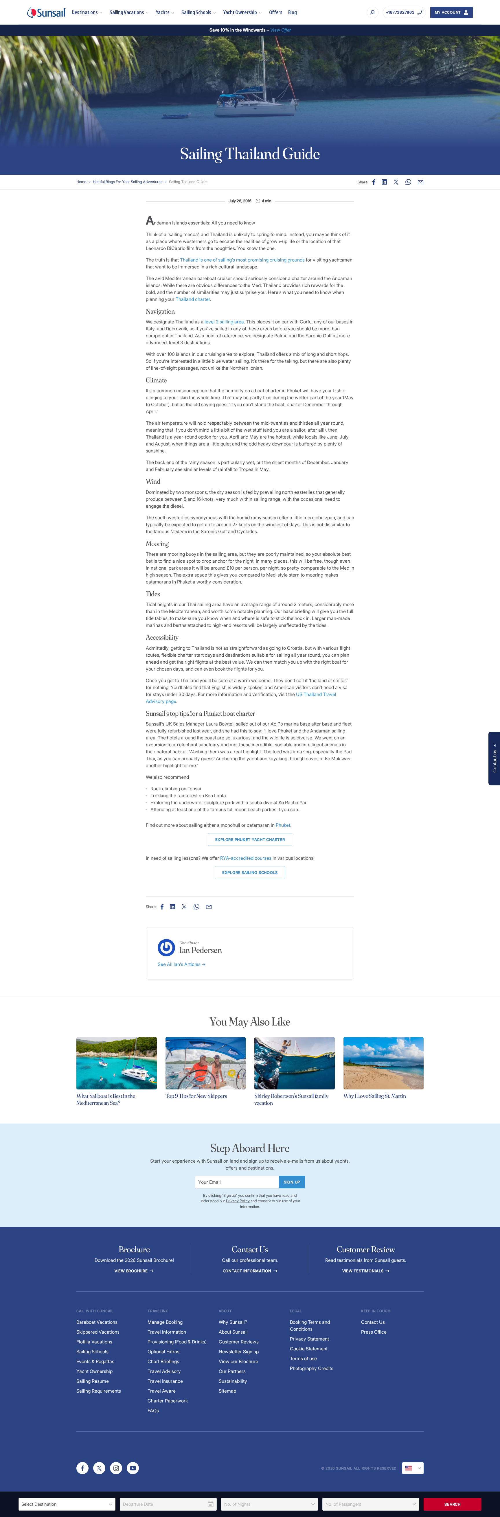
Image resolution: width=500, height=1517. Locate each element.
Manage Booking (165, 1322)
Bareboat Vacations (96, 1322)
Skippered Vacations (98, 1332)
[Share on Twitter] (396, 182)
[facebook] (82, 1468)
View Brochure (132, 1271)
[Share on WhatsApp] (408, 182)
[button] (494, 758)
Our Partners (232, 1371)
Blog (292, 12)
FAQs (153, 1410)
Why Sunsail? (233, 1322)
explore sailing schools (250, 872)
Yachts (162, 12)
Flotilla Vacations (94, 1342)
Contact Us (373, 1322)
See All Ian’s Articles (180, 964)
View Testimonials (363, 1271)
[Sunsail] (46, 12)
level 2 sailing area (224, 322)
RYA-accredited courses (245, 858)
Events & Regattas (95, 1361)
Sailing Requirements (98, 1391)
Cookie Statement (309, 1349)
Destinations (85, 12)
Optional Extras (163, 1351)
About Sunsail (233, 1332)
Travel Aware (162, 1391)
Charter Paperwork (168, 1401)
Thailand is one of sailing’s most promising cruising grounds (242, 260)
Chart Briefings (163, 1361)
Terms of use (303, 1358)
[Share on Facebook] (373, 182)
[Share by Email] (421, 182)
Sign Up (292, 1182)
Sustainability (233, 1381)
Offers (275, 12)
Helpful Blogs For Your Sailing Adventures (127, 181)
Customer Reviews (239, 1342)
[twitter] (99, 1468)
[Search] (372, 12)
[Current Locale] (413, 1468)
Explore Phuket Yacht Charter (250, 839)
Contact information (248, 1271)
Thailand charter (193, 299)
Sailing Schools (196, 12)
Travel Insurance (165, 1381)
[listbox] (67, 1504)
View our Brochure (238, 1361)
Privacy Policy (238, 1200)
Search (452, 1504)
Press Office (374, 1332)
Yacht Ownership (240, 12)
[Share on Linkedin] (384, 182)
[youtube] (133, 1468)
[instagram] (116, 1468)
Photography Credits (311, 1368)
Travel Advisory (164, 1371)
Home (81, 181)
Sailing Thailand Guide (188, 181)
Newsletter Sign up (239, 1351)
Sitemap (227, 1391)
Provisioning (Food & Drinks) (177, 1342)
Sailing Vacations (127, 12)
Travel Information (167, 1332)
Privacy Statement (309, 1339)
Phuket (283, 825)
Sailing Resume (92, 1381)
